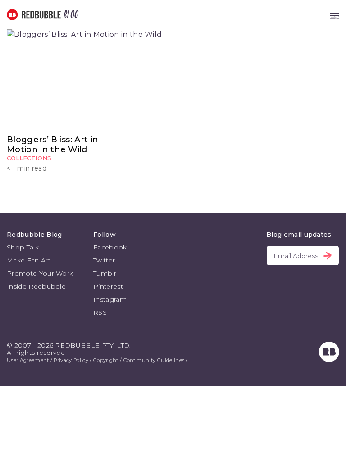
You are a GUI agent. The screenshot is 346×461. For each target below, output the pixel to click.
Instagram (110, 299)
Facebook (110, 247)
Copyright (105, 360)
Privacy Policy (71, 360)
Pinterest (108, 286)
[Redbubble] (329, 360)
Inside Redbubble (36, 286)
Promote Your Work (40, 273)
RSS (100, 312)
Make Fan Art (28, 260)
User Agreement (28, 360)
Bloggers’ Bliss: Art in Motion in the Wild (52, 144)
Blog (69, 14)
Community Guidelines (153, 360)
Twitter (104, 260)
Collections (29, 158)
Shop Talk (23, 247)
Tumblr (104, 273)
